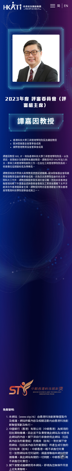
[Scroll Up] (62, 456)
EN (66, 6)
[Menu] (52, 6)
